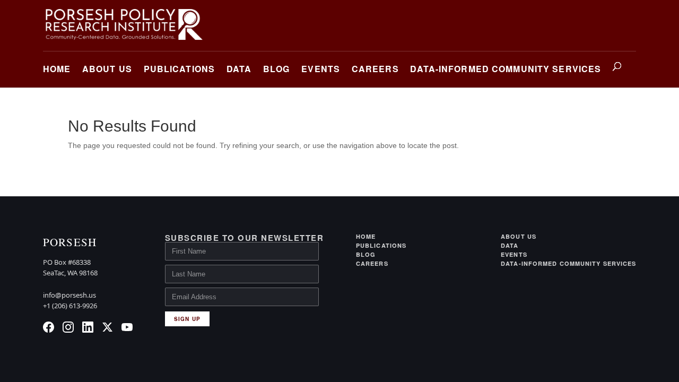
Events (320, 69)
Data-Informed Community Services (505, 69)
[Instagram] (68, 327)
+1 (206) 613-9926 (70, 305)
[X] (107, 327)
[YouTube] (127, 327)
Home (57, 69)
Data (239, 69)
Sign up (187, 319)
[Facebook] (48, 327)
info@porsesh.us (69, 295)
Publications (179, 69)
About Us (107, 69)
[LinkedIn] (87, 327)
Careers (375, 69)
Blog (276, 69)
